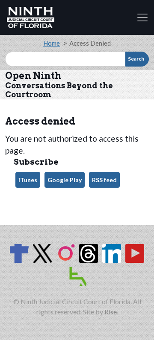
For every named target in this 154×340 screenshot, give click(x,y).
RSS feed (104, 179)
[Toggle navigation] (142, 17)
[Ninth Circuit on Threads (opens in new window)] (88, 253)
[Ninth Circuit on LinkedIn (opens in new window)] (111, 253)
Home (51, 43)
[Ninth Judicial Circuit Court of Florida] (30, 17)
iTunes (27, 179)
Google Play (64, 179)
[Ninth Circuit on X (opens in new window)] (42, 253)
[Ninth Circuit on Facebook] (19, 253)
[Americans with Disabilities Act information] (77, 276)
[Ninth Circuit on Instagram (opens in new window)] (65, 253)
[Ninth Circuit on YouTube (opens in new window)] (134, 253)
